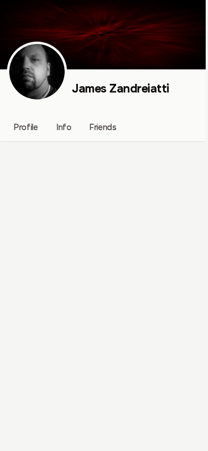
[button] (37, 71)
